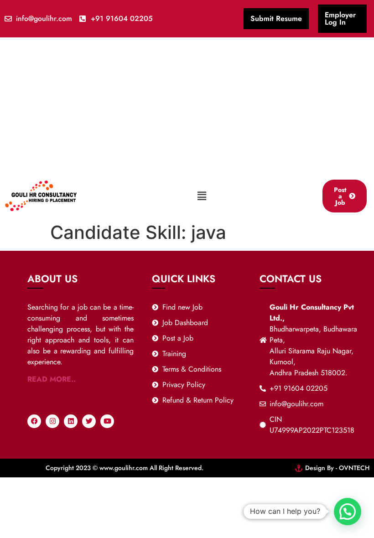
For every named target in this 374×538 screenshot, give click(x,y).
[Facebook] (34, 421)
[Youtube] (107, 421)
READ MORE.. (51, 379)
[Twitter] (89, 421)
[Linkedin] (71, 421)
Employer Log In (340, 18)
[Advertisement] (187, 106)
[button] (202, 195)
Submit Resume (276, 18)
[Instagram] (52, 421)
